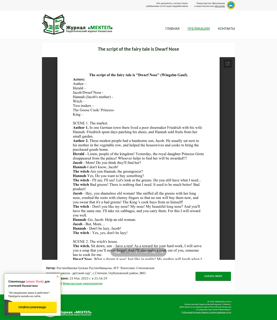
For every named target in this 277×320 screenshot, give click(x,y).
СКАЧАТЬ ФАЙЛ (213, 276)
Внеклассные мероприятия (82, 283)
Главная (172, 29)
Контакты (226, 29)
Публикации (199, 29)
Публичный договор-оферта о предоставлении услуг (206, 312)
